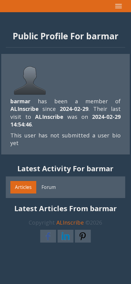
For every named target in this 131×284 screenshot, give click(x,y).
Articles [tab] (23, 187)
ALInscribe (70, 222)
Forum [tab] (48, 187)
